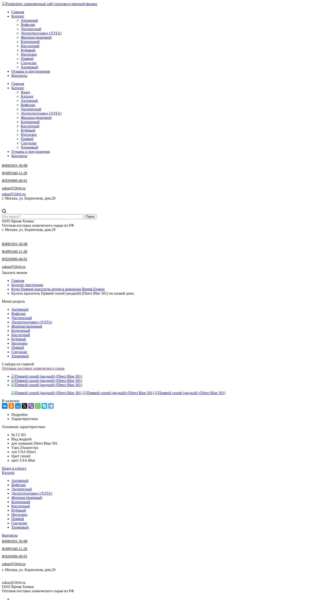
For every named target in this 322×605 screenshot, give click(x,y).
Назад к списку (14, 468)
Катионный (30, 42)
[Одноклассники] (11, 406)
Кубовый (28, 50)
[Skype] (44, 406)
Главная (17, 12)
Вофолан (28, 25)
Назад (25, 92)
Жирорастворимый (36, 37)
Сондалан (29, 63)
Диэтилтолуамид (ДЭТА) (41, 33)
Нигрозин (29, 54)
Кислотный (30, 46)
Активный (29, 20)
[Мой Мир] (18, 406)
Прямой (27, 59)
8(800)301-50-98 (14, 165)
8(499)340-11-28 (14, 173)
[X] (24, 406)
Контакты (19, 76)
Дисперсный (31, 29)
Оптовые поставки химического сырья (33, 368)
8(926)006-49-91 (14, 181)
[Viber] (31, 406)
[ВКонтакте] (5, 406)
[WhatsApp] (38, 406)
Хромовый (29, 67)
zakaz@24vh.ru (13, 188)
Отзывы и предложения (30, 71)
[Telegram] (51, 406)
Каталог (17, 16)
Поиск (90, 216)
